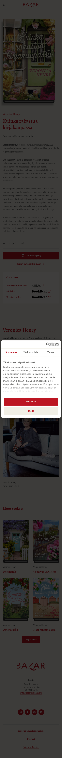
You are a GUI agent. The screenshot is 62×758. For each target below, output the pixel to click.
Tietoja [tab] (50, 352)
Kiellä (31, 411)
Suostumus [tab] (11, 352)
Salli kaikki (31, 401)
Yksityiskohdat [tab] (31, 352)
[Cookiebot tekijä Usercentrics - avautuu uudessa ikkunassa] (46, 344)
